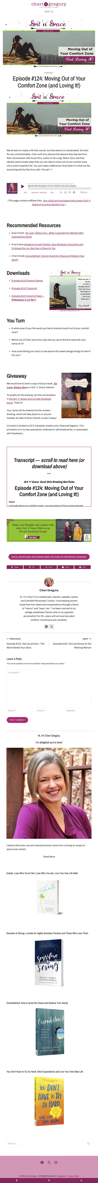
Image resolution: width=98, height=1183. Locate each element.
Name (12, 710)
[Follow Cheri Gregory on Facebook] (46, 626)
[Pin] (49, 1180)
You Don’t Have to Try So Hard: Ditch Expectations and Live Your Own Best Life (44, 1071)
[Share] (17, 1180)
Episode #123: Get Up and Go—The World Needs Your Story (25, 643)
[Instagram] (56, 1162)
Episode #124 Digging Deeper (27, 280)
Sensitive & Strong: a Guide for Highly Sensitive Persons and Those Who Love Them (47, 933)
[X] (49, 1162)
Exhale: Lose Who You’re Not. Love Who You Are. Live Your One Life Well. (42, 873)
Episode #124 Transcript (24, 288)
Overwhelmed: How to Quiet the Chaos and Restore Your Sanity (37, 1003)
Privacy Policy (73, 1176)
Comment (14, 672)
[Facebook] (42, 1162)
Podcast (49, 73)
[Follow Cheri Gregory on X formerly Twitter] (51, 626)
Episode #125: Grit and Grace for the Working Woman (72, 643)
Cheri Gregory (49, 590)
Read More (49, 856)
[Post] (81, 1180)
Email (41, 710)
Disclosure (61, 1176)
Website (71, 710)
